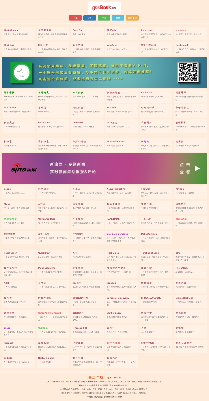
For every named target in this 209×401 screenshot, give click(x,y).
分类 (75, 17)
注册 (104, 17)
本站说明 (132, 17)
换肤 (118, 17)
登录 (90, 17)
